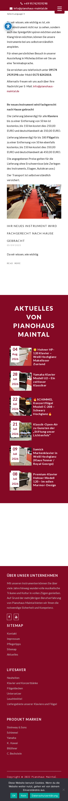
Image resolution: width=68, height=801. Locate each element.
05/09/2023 (14, 245)
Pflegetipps (14, 644)
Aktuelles (12, 654)
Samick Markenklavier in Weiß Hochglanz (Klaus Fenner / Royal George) (45, 456)
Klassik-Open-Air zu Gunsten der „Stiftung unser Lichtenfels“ (45, 430)
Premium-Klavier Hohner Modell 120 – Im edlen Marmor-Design (45, 479)
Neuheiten (13, 677)
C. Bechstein (14, 753)
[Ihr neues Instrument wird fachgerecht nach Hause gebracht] (34, 201)
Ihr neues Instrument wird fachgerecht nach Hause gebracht (32, 233)
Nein (23, 795)
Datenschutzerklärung (45, 795)
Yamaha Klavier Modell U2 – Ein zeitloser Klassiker (44, 380)
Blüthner (12, 748)
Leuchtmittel (14, 698)
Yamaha (11, 737)
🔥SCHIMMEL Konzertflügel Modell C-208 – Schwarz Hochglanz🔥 (43, 407)
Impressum (13, 638)
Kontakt (12, 633)
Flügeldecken (15, 688)
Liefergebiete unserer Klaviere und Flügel (32, 704)
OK (14, 795)
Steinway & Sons (17, 727)
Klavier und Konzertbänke (22, 683)
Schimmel (12, 732)
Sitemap (12, 649)
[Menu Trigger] (60, 9)
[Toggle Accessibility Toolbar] (8, 26)
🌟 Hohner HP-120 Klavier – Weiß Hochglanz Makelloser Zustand (44, 357)
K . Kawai (12, 743)
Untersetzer (14, 693)
